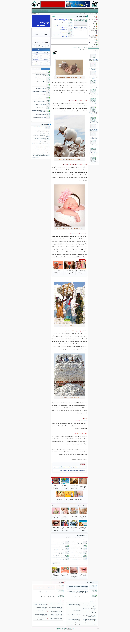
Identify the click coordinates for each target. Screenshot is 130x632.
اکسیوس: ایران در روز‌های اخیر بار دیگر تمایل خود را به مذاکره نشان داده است (41, 139)
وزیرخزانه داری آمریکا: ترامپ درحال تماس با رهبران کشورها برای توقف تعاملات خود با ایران (73, 615)
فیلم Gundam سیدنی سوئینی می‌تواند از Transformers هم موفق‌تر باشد (56, 604)
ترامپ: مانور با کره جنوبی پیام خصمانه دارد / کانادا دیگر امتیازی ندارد (74, 623)
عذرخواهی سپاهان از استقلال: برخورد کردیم (41, 611)
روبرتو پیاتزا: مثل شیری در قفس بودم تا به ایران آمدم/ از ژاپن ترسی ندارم (40, 618)
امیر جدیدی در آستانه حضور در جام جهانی (40, 604)
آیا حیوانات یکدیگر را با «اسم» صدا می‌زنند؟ (41, 608)
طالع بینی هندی (47, 46)
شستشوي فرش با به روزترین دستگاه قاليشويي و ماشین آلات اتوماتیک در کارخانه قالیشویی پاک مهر (93, 113)
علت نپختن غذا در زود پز (63, 22)
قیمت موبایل (46, 59)
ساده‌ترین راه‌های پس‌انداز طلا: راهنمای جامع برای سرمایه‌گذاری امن (39, 78)
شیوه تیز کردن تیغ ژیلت (63, 29)
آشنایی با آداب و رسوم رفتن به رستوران (39, 117)
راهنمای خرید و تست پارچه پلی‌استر (40, 94)
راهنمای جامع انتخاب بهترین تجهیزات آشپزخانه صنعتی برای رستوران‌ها (93, 77)
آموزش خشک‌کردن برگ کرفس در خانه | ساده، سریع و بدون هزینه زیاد (93, 162)
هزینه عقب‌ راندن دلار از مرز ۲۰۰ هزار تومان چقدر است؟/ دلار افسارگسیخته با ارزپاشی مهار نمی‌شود (41, 130)
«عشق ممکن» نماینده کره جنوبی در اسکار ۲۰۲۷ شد (45, 591)
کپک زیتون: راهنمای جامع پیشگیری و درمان (76, 549)
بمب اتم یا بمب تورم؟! (76, 610)
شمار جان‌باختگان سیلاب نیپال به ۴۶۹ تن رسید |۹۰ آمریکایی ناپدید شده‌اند (41, 149)
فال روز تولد (38, 46)
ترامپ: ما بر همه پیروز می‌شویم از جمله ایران (89, 623)
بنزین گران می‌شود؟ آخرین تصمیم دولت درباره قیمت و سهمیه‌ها (78, 587)
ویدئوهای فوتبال (36, 54)
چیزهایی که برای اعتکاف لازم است (40, 107)
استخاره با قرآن (45, 42)
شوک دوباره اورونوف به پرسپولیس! (56, 611)
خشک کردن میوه (61, 545)
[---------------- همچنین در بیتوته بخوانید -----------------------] (58, 582)
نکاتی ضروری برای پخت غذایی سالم (76, 555)
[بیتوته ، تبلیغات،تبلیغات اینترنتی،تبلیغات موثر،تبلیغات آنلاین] (52, 4)
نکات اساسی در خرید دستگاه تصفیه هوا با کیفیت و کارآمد (60, 36)
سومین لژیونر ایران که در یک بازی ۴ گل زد (39, 127)
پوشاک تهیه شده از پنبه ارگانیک (79, 47)
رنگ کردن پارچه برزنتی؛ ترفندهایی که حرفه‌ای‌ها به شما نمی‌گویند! (58, 543)
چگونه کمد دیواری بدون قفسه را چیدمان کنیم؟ (93, 69)
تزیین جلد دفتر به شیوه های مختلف (59, 559)
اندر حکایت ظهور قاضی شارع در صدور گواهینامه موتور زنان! (74, 620)
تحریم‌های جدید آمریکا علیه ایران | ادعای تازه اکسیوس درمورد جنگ (89, 616)
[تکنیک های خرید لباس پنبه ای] (69, 67)
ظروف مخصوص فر (64, 32)
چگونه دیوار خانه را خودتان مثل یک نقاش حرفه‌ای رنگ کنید (93, 60)
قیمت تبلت (46, 61)
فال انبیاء (36, 34)
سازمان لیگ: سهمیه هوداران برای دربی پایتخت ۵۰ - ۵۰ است (41, 615)
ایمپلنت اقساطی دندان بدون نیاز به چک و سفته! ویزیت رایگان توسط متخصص (69, 466)
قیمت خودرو (46, 52)
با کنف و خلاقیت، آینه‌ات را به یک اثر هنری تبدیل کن (93, 145)
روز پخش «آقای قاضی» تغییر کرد (44, 141)
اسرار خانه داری (95, 13)
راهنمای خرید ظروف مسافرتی (41, 114)
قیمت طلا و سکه (45, 54)
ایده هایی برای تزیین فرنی (78, 545)
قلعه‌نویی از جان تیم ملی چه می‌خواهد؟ (56, 618)
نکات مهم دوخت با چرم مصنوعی (40, 71)
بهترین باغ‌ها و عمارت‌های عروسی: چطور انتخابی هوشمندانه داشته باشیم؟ (93, 85)
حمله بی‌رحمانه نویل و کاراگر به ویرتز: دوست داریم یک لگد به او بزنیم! (56, 615)
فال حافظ (45, 34)
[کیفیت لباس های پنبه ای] (69, 136)
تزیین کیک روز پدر (43, 84)
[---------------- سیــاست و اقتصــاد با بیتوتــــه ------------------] (91, 582)
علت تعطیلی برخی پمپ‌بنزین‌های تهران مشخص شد (74, 605)
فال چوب (43, 46)
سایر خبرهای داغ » (35, 157)
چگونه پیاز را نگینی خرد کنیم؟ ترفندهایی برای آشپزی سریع (58, 552)
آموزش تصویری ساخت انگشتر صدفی (58, 555)
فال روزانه (36, 42)
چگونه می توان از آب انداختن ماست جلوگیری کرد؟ (76, 552)
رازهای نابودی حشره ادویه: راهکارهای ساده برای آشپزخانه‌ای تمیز (93, 103)
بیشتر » (53, 16)
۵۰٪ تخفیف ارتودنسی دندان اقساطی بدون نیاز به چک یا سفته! (72, 470)
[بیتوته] (36, 7)
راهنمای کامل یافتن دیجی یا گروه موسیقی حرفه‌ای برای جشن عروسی (93, 94)
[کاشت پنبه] (69, 302)
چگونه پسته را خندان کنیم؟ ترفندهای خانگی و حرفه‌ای (93, 130)
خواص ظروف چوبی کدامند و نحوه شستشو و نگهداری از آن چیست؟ (39, 111)
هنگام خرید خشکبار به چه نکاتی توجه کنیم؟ (39, 91)
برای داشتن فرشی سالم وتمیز (41, 81)
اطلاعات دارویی (36, 52)
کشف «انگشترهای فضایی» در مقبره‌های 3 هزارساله (55, 608)
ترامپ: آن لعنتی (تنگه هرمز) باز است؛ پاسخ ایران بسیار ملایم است (41, 136)
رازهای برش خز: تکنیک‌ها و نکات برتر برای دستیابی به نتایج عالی (60, 26)
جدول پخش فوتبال (36, 59)
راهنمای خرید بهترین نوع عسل (41, 88)
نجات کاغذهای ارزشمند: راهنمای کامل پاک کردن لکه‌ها (93, 122)
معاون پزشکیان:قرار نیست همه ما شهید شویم (42, 146)
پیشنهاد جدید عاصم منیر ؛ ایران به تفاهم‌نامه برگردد (79, 596)
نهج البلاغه (37, 61)
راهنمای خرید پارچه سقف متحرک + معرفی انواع (93, 138)
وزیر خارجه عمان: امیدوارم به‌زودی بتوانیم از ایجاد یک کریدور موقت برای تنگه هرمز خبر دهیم (89, 605)
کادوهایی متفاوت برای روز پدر (41, 97)
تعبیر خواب (34, 46)
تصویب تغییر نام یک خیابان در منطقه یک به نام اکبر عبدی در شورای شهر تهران (89, 620)
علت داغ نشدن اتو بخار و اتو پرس (80, 27)
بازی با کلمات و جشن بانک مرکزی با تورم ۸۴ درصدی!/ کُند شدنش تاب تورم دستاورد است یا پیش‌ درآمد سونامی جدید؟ (41, 155)
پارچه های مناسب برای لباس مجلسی (40, 104)
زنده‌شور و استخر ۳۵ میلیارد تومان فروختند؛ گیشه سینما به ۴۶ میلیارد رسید (40, 144)
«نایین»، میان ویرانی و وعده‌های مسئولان (47, 596)
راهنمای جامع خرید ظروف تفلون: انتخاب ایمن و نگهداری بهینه (60, 20)
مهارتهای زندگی (89, 13)
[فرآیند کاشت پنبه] (69, 374)
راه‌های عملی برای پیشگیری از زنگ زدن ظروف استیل (76, 543)
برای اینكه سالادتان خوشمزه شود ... (58, 549)
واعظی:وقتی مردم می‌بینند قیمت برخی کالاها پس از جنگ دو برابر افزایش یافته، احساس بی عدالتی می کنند (78, 592)
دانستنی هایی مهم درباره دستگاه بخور (40, 101)
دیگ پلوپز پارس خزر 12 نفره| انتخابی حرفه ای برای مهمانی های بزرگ (93, 153)
